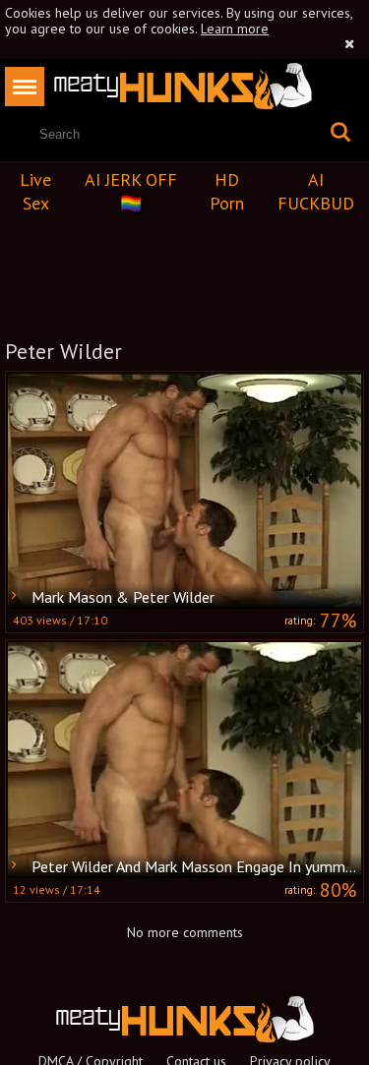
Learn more (235, 28)
